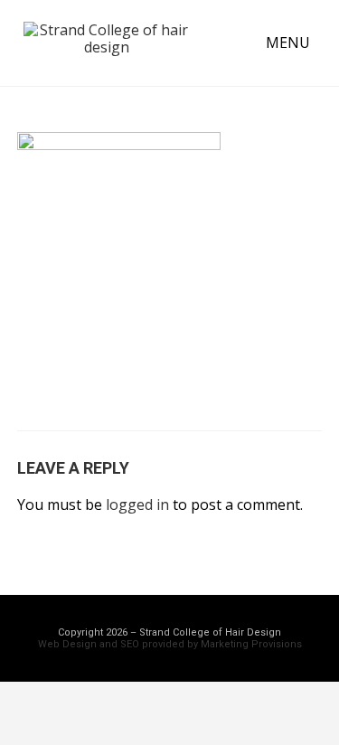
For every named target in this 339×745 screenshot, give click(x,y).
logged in (137, 504)
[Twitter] (170, 713)
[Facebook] (120, 713)
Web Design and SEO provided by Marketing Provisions (170, 644)
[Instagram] (219, 713)
